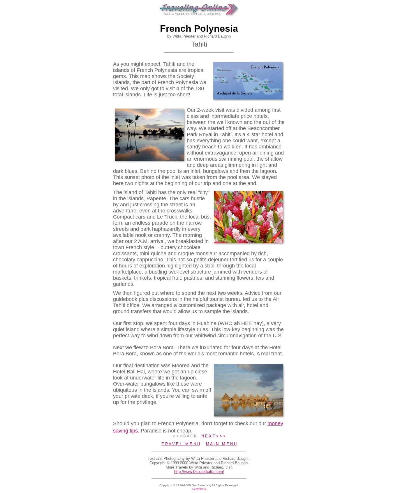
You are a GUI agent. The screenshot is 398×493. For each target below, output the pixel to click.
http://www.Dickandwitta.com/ (199, 471)
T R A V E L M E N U (181, 444)
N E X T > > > (213, 436)
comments (199, 488)
